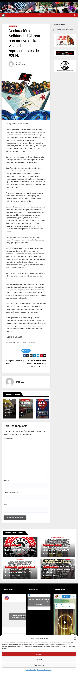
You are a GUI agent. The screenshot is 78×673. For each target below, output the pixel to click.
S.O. (20, 62)
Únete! (26, 351)
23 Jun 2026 (11, 553)
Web (5, 505)
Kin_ (19, 553)
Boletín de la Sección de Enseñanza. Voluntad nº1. (18, 570)
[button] (75, 638)
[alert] (65, 29)
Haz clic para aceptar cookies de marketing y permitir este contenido (24, 616)
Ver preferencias (39, 665)
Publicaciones (22, 566)
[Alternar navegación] (39, 15)
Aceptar (39, 654)
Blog (7, 544)
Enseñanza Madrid (48, 544)
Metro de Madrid (15, 544)
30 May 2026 (48, 553)
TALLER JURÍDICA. (9, 399)
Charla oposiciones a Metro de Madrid (57, 570)
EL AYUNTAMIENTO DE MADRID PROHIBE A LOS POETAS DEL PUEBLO (36, 363)
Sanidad (40, 400)
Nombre (7, 480)
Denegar (39, 659)
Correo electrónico (11, 492)
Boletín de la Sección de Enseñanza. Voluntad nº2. (56, 548)
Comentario (8, 439)
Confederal (12, 26)
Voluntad (58, 544)
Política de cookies (31, 670)
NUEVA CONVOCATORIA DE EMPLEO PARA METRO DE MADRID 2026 (20, 550)
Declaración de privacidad (44, 670)
